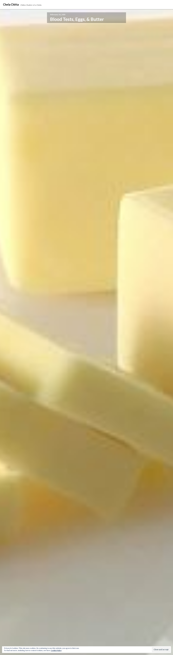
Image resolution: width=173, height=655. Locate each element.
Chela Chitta (11, 4)
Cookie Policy (56, 650)
